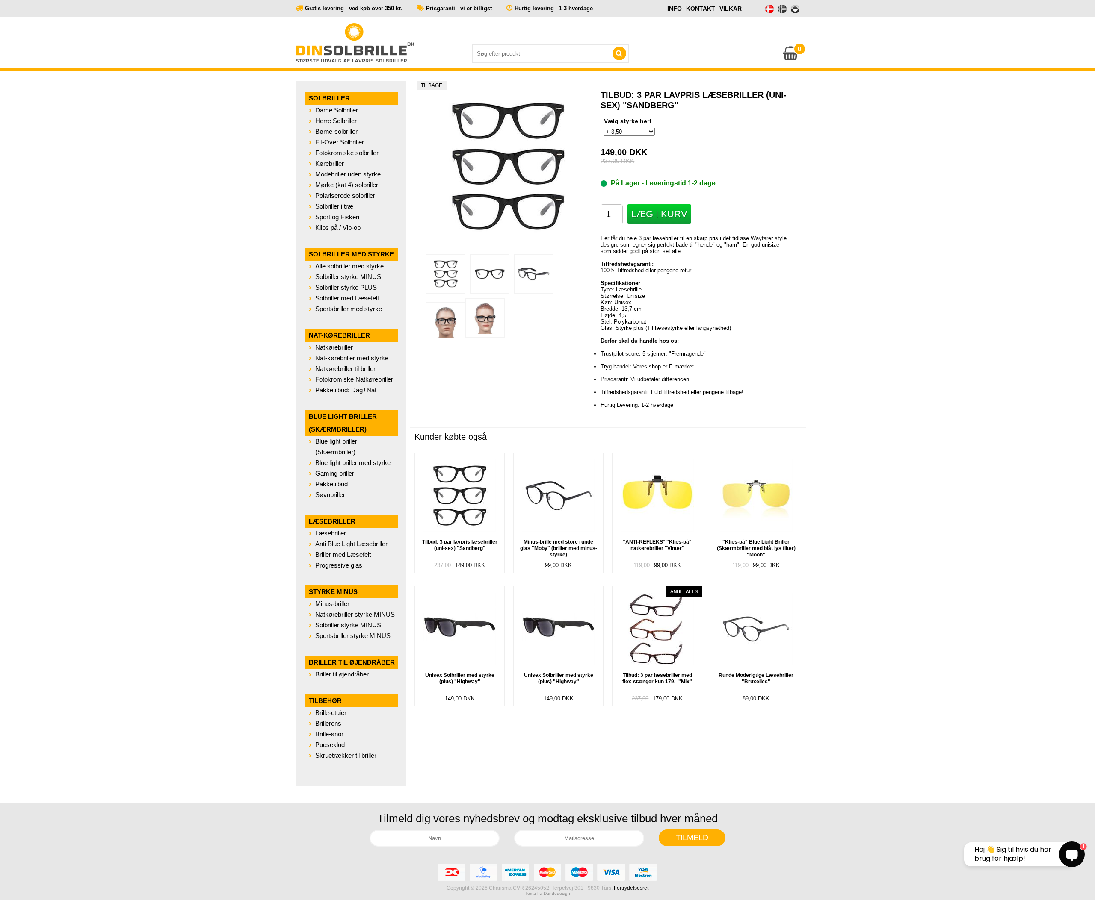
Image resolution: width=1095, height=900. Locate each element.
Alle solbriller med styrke (349, 266)
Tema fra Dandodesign (547, 893)
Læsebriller (330, 533)
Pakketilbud (331, 484)
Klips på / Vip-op (338, 227)
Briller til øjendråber (342, 674)
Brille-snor (329, 734)
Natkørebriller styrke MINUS (355, 614)
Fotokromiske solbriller (347, 152)
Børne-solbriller (336, 131)
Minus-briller (332, 603)
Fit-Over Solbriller (339, 142)
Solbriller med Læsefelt (347, 298)
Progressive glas (338, 565)
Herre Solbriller (336, 120)
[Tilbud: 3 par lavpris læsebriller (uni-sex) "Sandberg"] (445, 274)
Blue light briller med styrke (353, 462)
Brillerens (328, 723)
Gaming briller (334, 473)
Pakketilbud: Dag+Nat (345, 390)
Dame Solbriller (336, 110)
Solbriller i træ (334, 206)
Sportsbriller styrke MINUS (353, 635)
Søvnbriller (330, 494)
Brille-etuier (330, 712)
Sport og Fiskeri (337, 217)
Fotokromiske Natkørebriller (354, 379)
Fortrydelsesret (631, 888)
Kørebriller (329, 163)
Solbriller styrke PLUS (346, 287)
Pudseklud (330, 744)
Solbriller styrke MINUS (348, 276)
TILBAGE (431, 85)
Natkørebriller (334, 347)
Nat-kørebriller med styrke (351, 358)
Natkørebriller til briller (345, 368)
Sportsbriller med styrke (348, 308)
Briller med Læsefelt (343, 554)
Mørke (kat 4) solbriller (346, 184)
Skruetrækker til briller (345, 755)
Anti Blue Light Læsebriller (351, 543)
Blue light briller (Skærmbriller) (336, 447)
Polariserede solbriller (345, 195)
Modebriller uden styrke (348, 174)
